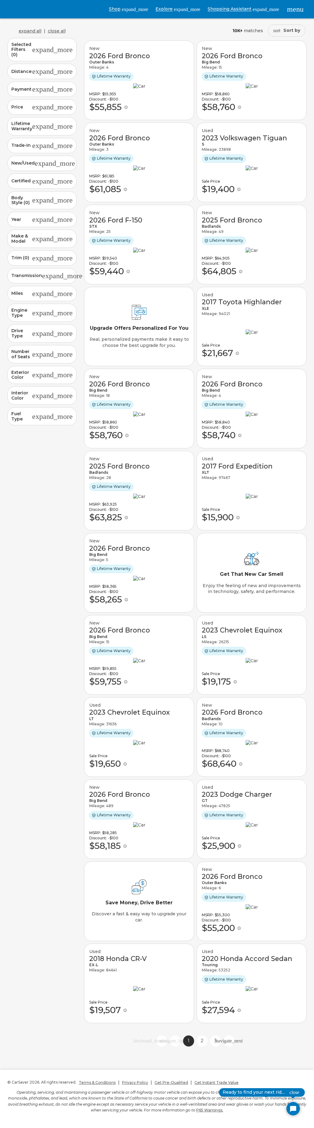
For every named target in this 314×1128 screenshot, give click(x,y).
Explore (177, 9)
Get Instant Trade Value (216, 1082)
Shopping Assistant (243, 9)
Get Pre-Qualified (171, 1082)
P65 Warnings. (209, 1110)
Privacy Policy (135, 1082)
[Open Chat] (293, 1109)
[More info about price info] (126, 107)
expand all (30, 31)
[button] (42, 49)
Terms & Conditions (97, 1082)
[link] (139, 80)
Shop (128, 9)
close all (57, 31)
